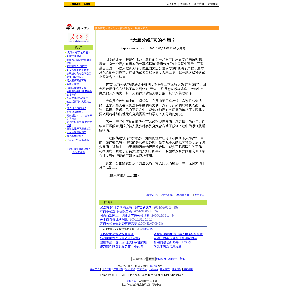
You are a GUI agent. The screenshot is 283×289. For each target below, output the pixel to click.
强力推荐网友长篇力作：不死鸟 (121, 246)
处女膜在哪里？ (75, 112)
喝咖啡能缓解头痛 (76, 88)
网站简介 (95, 269)
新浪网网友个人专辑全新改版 (120, 238)
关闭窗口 (199, 195)
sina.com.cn (79, 4)
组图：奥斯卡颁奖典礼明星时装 (175, 238)
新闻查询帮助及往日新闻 (170, 258)
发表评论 (152, 195)
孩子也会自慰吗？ (76, 108)
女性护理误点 (74, 56)
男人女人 (112, 28)
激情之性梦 (73, 84)
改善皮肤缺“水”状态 (77, 98)
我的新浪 (147, 229)
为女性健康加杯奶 (76, 132)
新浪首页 (171, 3)
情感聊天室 (183, 195)
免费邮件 (185, 3)
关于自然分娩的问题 (114, 219)
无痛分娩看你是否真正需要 (118, 223)
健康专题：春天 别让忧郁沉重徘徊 (123, 242)
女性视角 (167, 195)
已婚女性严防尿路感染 (79, 128)
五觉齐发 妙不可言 (77, 66)
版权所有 (131, 281)
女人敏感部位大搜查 (78, 70)
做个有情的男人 (75, 136)
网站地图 (213, 3)
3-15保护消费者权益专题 (117, 234)
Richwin (153, 269)
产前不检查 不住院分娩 (116, 211)
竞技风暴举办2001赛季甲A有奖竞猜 (178, 234)
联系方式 (165, 269)
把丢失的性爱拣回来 (78, 139)
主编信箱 (153, 265)
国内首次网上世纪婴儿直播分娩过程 (125, 215)
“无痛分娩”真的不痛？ (79, 52)
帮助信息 (176, 269)
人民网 (136, 28)
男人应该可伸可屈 (76, 80)
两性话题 (125, 28)
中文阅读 (142, 269)
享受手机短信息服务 (168, 246)
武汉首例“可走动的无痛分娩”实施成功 (126, 207)
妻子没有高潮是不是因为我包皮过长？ (79, 75)
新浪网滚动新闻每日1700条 (172, 242)
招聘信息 (130, 269)
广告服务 (118, 269)
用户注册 (199, 3)
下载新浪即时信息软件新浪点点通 (78, 151)
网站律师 (188, 269)
